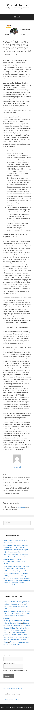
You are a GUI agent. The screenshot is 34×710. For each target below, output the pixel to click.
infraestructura (17, 477)
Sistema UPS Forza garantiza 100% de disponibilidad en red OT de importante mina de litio (17, 482)
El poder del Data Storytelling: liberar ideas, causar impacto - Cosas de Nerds (16, 630)
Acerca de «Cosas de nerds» (12, 688)
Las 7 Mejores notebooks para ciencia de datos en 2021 (15, 606)
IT (5, 474)
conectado (21, 507)
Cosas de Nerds (17, 5)
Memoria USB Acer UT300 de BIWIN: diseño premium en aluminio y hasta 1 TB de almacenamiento (16, 490)
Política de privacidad (11, 700)
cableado (8, 477)
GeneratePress (28, 707)
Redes (28, 477)
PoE (24, 477)
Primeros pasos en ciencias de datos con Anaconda (16, 615)
